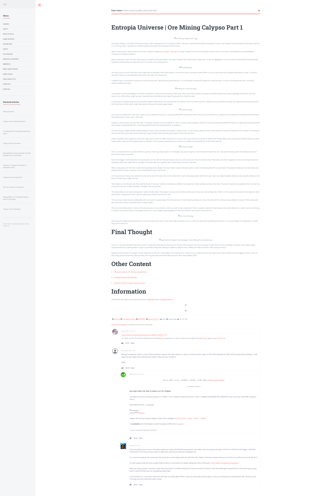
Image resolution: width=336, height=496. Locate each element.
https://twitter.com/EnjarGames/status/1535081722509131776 (144, 335)
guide (181, 424)
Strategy (7, 84)
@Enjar (151, 299)
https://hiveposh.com (220, 338)
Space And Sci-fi (9, 79)
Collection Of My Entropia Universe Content (129, 283)
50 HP (184, 418)
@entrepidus (124, 350)
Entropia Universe (166, 299)
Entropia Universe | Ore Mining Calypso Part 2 (130, 272)
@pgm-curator (133, 374)
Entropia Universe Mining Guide (125, 277)
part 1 (168, 51)
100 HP (189, 418)
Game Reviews (8, 39)
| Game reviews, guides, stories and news (134, 10)
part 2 (176, 51)
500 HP (196, 418)
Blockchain (8, 54)
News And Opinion (10, 69)
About (5, 29)
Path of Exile (8, 34)
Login (5, 4)
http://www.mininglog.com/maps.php (224, 463)
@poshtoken (124, 331)
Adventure (7, 44)
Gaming (6, 24)
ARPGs (5, 49)
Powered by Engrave (18, 224)
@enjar (162, 338)
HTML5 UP (6, 226)
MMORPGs (6, 64)
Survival (6, 89)
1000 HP (203, 418)
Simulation (8, 74)
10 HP (178, 418)
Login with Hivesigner (119, 325)
